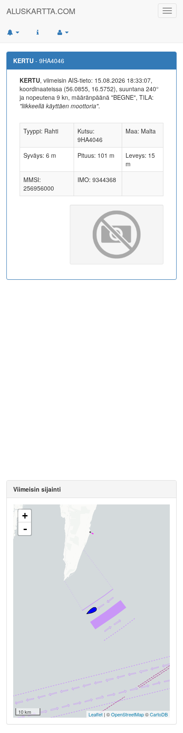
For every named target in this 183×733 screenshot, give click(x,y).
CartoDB (159, 714)
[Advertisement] (91, 380)
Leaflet (96, 714)
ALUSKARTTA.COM (40, 10)
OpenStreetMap (127, 714)
